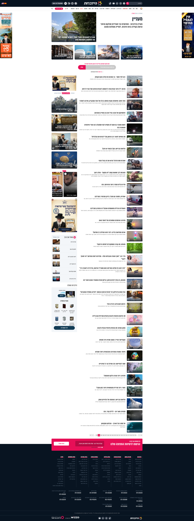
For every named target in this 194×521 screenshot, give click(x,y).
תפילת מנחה (60, 461)
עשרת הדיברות (94, 466)
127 (106, 435)
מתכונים (73, 461)
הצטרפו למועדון (58, 8)
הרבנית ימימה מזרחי (71, 468)
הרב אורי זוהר (84, 477)
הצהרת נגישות (138, 483)
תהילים (61, 474)
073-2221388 (108, 493)
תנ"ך (97, 461)
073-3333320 (62, 494)
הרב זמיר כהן (119, 9)
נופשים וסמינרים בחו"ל (107, 504)
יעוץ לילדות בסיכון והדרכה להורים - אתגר (59, 491)
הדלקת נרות (72, 466)
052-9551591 (108, 500)
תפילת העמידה (60, 466)
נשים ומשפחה (71, 457)
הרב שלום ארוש (84, 479)
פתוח (120, 468)
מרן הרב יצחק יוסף (83, 463)
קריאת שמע (60, 472)
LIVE (67, 8)
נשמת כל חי (60, 481)
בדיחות (108, 463)
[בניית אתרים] (75, 518)
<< (141, 435)
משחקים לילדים (106, 470)
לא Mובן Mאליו (118, 461)
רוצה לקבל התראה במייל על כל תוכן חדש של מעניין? (97, 64)
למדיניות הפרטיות (94, 72)
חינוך (97, 472)
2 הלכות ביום (138, 468)
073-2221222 (139, 493)
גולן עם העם (118, 470)
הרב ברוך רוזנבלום (83, 474)
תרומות (81, 9)
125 (110, 435)
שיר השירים (60, 479)
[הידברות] (93, 3)
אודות (140, 485)
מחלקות (85, 9)
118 (126, 435)
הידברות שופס (138, 479)
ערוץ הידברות (138, 461)
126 (108, 435)
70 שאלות (107, 9)
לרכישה (61, 296)
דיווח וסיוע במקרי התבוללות (90, 497)
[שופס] (72, 3)
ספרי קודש (95, 481)
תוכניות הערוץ (117, 457)
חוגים (109, 481)
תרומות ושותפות (138, 477)
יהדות (130, 459)
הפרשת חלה (72, 479)
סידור (62, 457)
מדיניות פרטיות (138, 459)
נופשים (139, 474)
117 (128, 435)
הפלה (74, 472)
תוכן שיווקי (129, 483)
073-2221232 (78, 493)
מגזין (134, 9)
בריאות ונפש (95, 474)
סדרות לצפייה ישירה (105, 468)
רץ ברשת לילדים (106, 461)
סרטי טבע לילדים (106, 477)
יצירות (108, 479)
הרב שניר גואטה (83, 470)
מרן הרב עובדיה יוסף (83, 461)
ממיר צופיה (140, 504)
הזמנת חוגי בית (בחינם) (76, 497)
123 (115, 435)
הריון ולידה (73, 474)
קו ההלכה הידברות (123, 497)
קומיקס (108, 472)
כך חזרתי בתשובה (117, 477)
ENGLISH (72, 9)
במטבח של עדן (118, 463)
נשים (130, 466)
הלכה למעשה (118, 466)
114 (135, 435)
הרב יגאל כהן (84, 468)
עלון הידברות (138, 463)
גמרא (97, 463)
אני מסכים (96, 72)
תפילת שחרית (60, 459)
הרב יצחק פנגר (84, 466)
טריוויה (108, 474)
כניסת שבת (139, 472)
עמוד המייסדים (138, 481)
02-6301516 (139, 501)
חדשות (130, 9)
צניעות (73, 470)
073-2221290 (78, 500)
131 (97, 435)
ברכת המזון (61, 468)
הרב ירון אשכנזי (84, 472)
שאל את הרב (102, 9)
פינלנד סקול (95, 468)
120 (122, 435)
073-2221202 (108, 506)
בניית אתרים (68, 518)
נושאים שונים (94, 457)
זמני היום (96, 9)
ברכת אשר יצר (60, 483)
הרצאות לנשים (72, 477)
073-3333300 (123, 500)
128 (103, 435)
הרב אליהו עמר (84, 483)
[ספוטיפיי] (65, 3)
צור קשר (77, 9)
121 (119, 435)
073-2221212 (124, 493)
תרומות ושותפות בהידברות (121, 491)
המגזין (130, 461)
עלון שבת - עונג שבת (107, 491)
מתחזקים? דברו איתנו (58, 3)
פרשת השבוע (128, 479)
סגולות (96, 470)
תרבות (129, 474)
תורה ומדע (129, 472)
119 (124, 435)
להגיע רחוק (118, 474)
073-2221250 (124, 506)
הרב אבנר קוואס (83, 481)
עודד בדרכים (118, 459)
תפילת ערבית (60, 463)
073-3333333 (139, 506)
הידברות (139, 457)
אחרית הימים (95, 477)
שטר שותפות (125, 9)
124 (112, 435)
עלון (93, 9)
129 (101, 435)
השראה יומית (118, 479)
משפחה (129, 470)
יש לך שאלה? (56, 237)
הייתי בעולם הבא (117, 481)
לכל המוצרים (64, 328)
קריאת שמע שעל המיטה (58, 485)
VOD (136, 9)
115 (133, 435)
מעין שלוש (61, 470)
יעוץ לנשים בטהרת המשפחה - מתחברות (135, 498)
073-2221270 (62, 500)
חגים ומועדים (128, 481)
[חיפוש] (127, 3)
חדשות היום (128, 463)
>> (90, 435)
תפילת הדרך (60, 477)
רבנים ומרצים (84, 457)
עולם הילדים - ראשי (106, 459)
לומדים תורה (95, 459)
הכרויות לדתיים (95, 479)
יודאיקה (96, 483)
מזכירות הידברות (139, 491)
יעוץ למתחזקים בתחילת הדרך (75, 491)
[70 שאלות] (68, 3)
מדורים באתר (128, 457)
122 (117, 435)
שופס (90, 9)
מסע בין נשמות (118, 472)
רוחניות (129, 468)
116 (131, 435)
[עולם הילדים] (75, 3)
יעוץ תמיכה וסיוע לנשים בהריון (105, 497)
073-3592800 (93, 493)
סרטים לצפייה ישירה (105, 466)
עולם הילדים (113, 9)
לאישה (73, 459)
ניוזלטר (139, 466)
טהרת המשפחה (71, 463)
